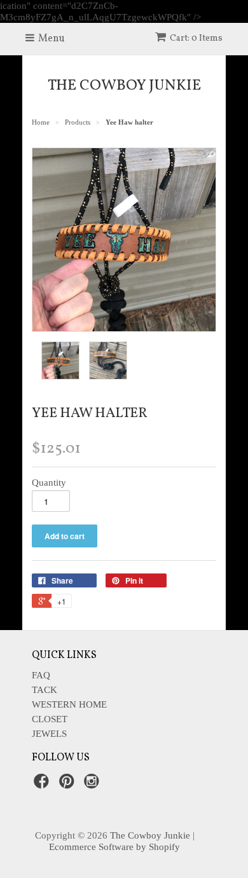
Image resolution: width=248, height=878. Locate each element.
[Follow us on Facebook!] (43, 785)
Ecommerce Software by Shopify (114, 847)
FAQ (41, 675)
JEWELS (49, 734)
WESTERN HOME (69, 704)
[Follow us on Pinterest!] (68, 785)
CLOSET (49, 719)
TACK (44, 690)
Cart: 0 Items (196, 38)
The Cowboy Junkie (124, 86)
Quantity (49, 482)
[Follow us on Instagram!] (93, 785)
